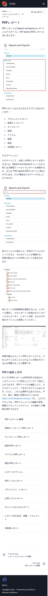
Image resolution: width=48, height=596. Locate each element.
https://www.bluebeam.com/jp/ (16, 398)
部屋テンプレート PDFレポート (19, 428)
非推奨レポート (12, 528)
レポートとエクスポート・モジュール (13, 15)
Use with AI (38, 12)
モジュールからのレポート (17, 507)
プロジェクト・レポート (16, 489)
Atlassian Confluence (9, 592)
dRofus (4, 585)
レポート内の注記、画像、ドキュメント (22, 517)
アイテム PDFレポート (15, 454)
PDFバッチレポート (14, 481)
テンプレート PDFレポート (17, 437)
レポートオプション (14, 472)
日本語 (12, 4)
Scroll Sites (29, 590)
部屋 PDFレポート (13, 445)
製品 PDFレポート (13, 463)
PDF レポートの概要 (14, 419)
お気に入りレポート (14, 498)
